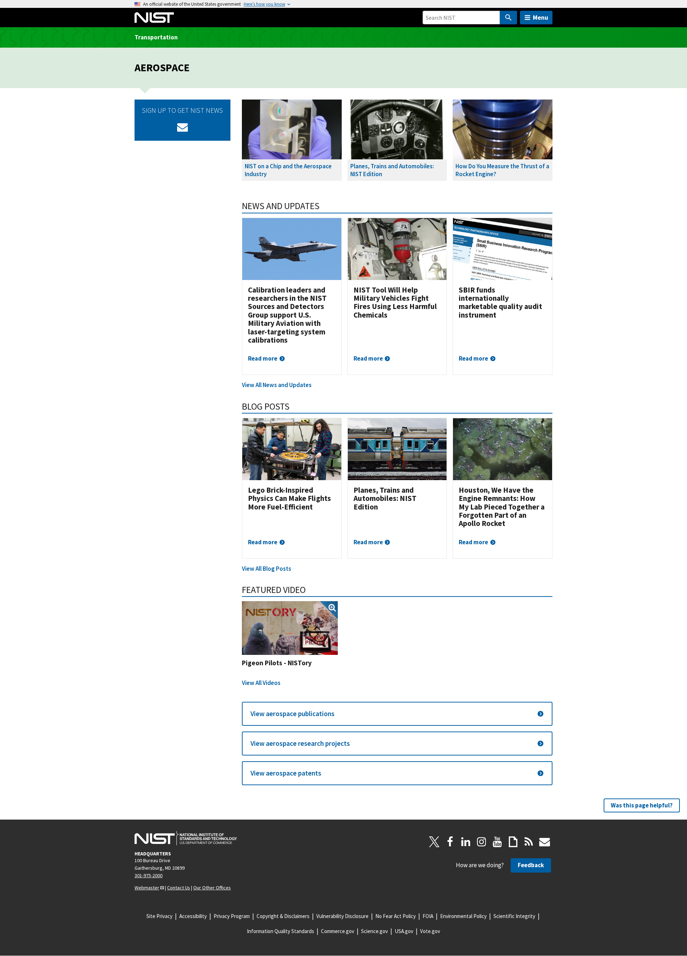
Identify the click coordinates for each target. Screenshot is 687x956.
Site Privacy (159, 916)
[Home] (154, 17)
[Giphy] (513, 842)
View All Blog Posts (266, 569)
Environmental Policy (463, 916)
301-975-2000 (148, 875)
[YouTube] (497, 842)
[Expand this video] (290, 628)
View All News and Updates (277, 385)
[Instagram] (481, 842)
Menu (540, 17)
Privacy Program (232, 916)
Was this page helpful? (642, 805)
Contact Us (178, 887)
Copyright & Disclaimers (283, 916)
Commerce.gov (337, 931)
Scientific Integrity (514, 916)
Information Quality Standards (280, 931)
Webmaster (147, 887)
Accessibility (193, 916)
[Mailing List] (544, 842)
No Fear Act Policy (395, 916)
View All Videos (261, 683)
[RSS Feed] (529, 842)
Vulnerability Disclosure (342, 916)
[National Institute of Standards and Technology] (186, 838)
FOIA (428, 916)
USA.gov (404, 931)
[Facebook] (450, 842)
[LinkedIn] (466, 842)
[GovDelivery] (182, 127)
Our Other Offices (212, 887)
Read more (262, 358)
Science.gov (374, 931)
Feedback (531, 865)
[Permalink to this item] (324, 206)
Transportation (156, 37)
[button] (397, 714)
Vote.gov (430, 931)
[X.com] (434, 842)
